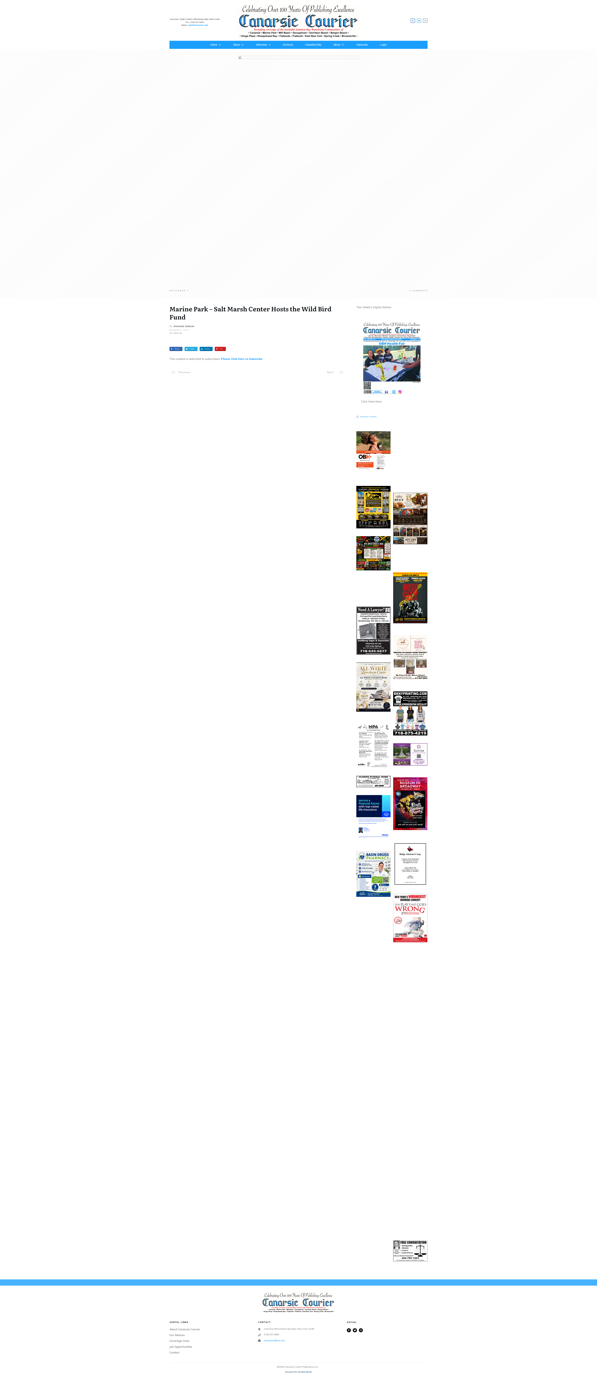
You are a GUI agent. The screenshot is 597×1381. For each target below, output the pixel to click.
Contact (174, 1352)
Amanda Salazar (184, 326)
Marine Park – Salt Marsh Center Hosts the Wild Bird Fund (250, 312)
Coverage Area (179, 1341)
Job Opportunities (180, 1346)
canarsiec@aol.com (274, 1340)
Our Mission (177, 1335)
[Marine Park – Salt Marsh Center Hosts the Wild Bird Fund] (298, 172)
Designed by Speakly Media (298, 1372)
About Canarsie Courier (184, 1329)
